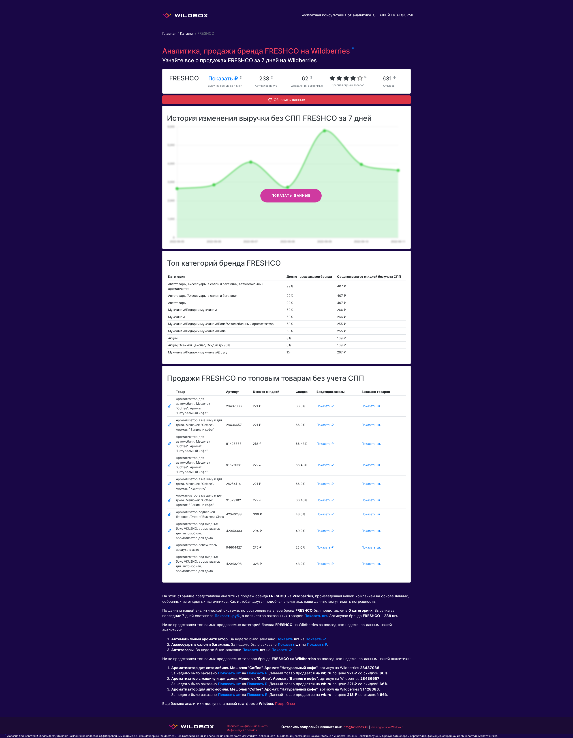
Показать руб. (227, 615)
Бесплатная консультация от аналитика (336, 15)
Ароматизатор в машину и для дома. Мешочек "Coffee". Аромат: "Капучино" (199, 483)
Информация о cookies (242, 730)
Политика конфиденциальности (247, 726)
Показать (284, 639)
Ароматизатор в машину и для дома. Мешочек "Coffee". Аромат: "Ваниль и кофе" (199, 424)
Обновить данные (289, 99)
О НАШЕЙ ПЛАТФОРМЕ (393, 15)
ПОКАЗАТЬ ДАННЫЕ (291, 196)
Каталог (187, 33)
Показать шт (229, 673)
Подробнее (285, 703)
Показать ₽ (224, 78)
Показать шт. (371, 406)
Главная (169, 33)
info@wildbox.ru (355, 727)
